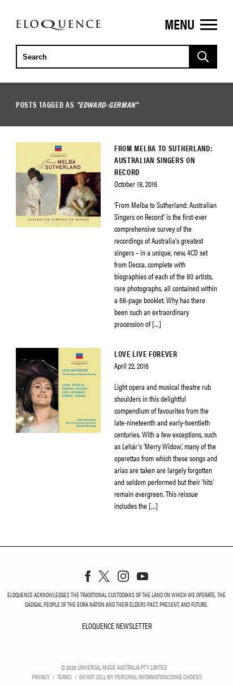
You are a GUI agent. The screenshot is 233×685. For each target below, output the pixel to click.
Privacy (41, 676)
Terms (64, 676)
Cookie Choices (184, 676)
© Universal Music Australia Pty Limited (114, 666)
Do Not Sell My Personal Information (123, 676)
